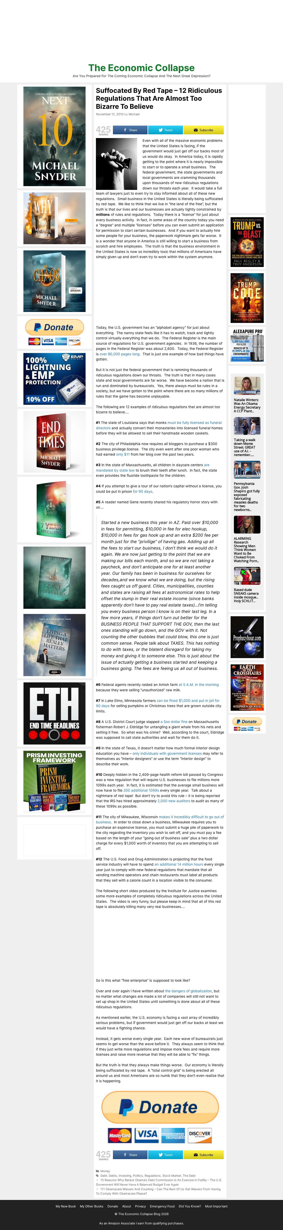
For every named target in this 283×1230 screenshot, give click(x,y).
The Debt (189, 1175)
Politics (138, 1175)
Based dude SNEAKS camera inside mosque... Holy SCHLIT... (246, 595)
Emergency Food (162, 1206)
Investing (125, 1175)
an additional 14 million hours (179, 864)
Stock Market (171, 1175)
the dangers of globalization (188, 991)
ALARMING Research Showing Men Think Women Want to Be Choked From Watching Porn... (246, 550)
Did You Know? (190, 1206)
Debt (103, 1175)
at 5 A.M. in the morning (199, 685)
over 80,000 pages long (119, 354)
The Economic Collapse (141, 67)
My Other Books (91, 1206)
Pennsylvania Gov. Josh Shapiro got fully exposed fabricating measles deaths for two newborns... (247, 497)
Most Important (216, 1206)
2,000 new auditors (173, 801)
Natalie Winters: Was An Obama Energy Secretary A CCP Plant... (247, 405)
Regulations (153, 1175)
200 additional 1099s (141, 790)
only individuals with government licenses (167, 753)
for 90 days (142, 491)
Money (105, 1171)
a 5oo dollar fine (174, 722)
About (126, 1206)
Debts (113, 1175)
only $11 (123, 454)
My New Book (66, 1206)
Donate (113, 1206)
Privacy (140, 1206)
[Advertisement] (141, 33)
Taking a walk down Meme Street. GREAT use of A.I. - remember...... (244, 447)
